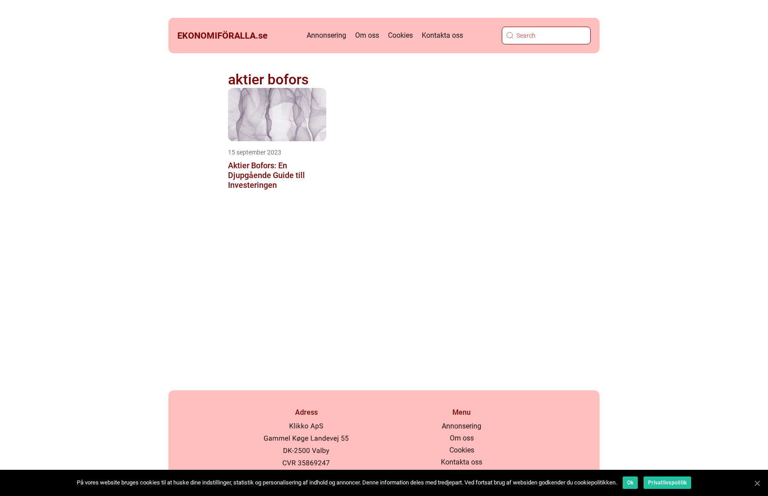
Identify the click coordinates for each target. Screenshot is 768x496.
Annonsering (326, 35)
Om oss (367, 35)
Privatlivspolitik (667, 483)
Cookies (400, 35)
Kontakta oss (442, 35)
